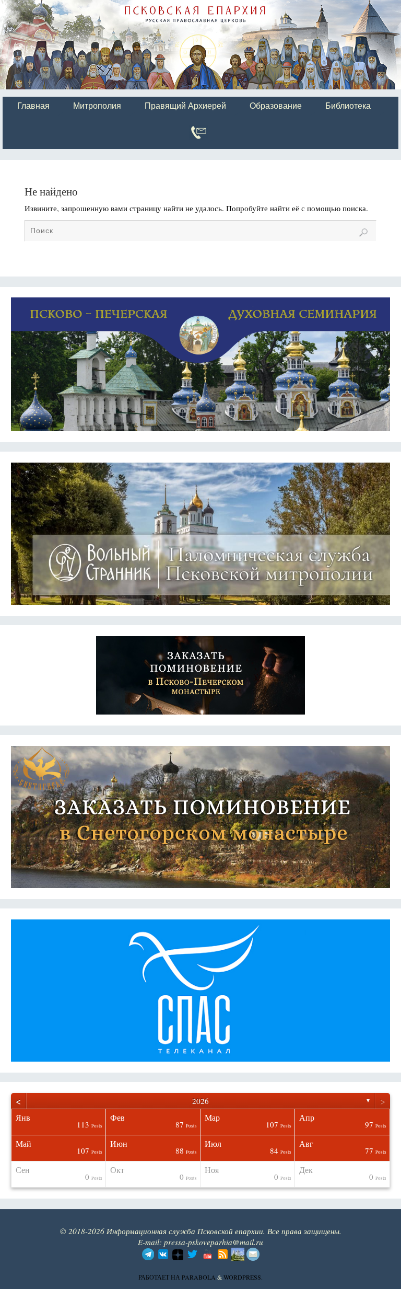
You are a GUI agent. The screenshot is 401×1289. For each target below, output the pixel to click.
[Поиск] (363, 232)
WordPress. (243, 1277)
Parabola (199, 1277)
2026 (200, 1101)
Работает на (160, 1277)
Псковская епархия (150, 9)
